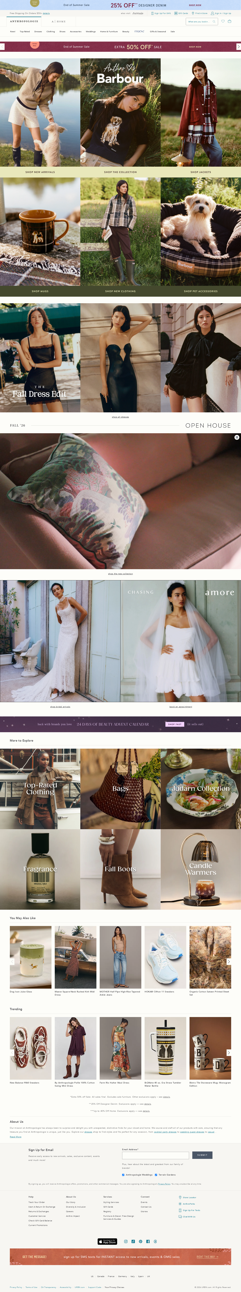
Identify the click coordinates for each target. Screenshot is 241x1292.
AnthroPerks (189, 1204)
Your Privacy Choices (114, 1287)
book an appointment (181, 706)
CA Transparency (48, 1287)
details (46, 13)
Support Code (94, 1287)
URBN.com (80, 1287)
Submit (202, 1155)
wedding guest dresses (192, 1132)
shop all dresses (120, 417)
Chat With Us (189, 1217)
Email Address (129, 1149)
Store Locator (189, 1197)
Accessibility (65, 1287)
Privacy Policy (164, 1184)
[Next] (238, 46)
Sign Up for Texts (191, 1210)
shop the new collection (120, 573)
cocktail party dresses (165, 1132)
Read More (15, 1137)
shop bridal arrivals (60, 706)
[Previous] (3, 46)
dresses (88, 1132)
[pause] (236, 437)
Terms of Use (31, 1287)
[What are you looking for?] (214, 21)
